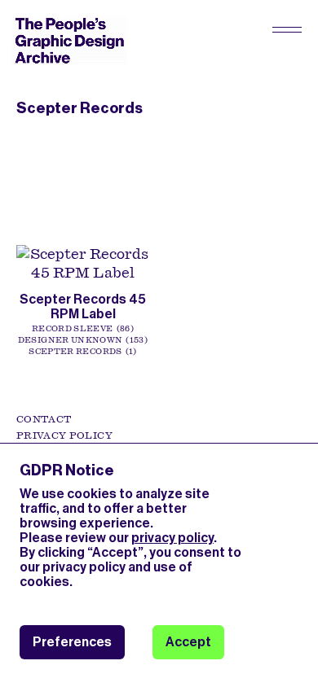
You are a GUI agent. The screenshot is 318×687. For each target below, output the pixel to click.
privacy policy (172, 537)
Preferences (72, 642)
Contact (43, 419)
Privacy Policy (64, 435)
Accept (188, 642)
